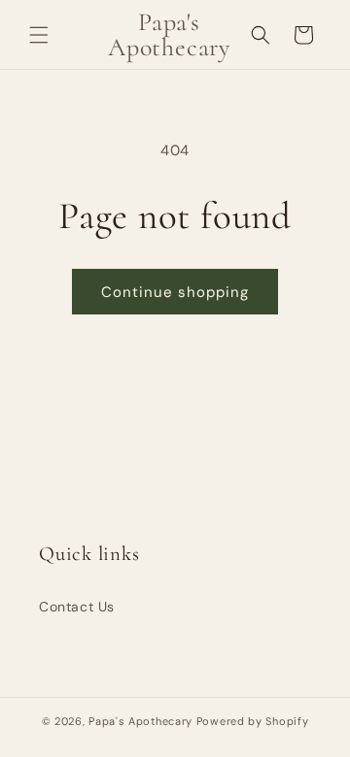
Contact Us (77, 606)
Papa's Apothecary (140, 721)
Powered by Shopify (252, 721)
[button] (39, 35)
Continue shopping (175, 292)
